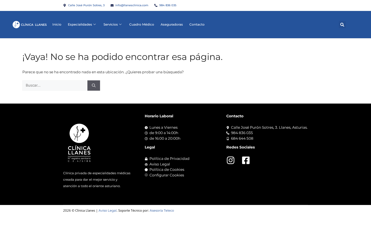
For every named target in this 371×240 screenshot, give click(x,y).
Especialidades (80, 24)
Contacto (197, 24)
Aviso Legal (108, 210)
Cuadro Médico (141, 24)
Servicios (110, 24)
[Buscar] (93, 85)
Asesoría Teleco (162, 210)
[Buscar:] (54, 85)
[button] (342, 24)
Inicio (56, 24)
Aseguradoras (172, 24)
